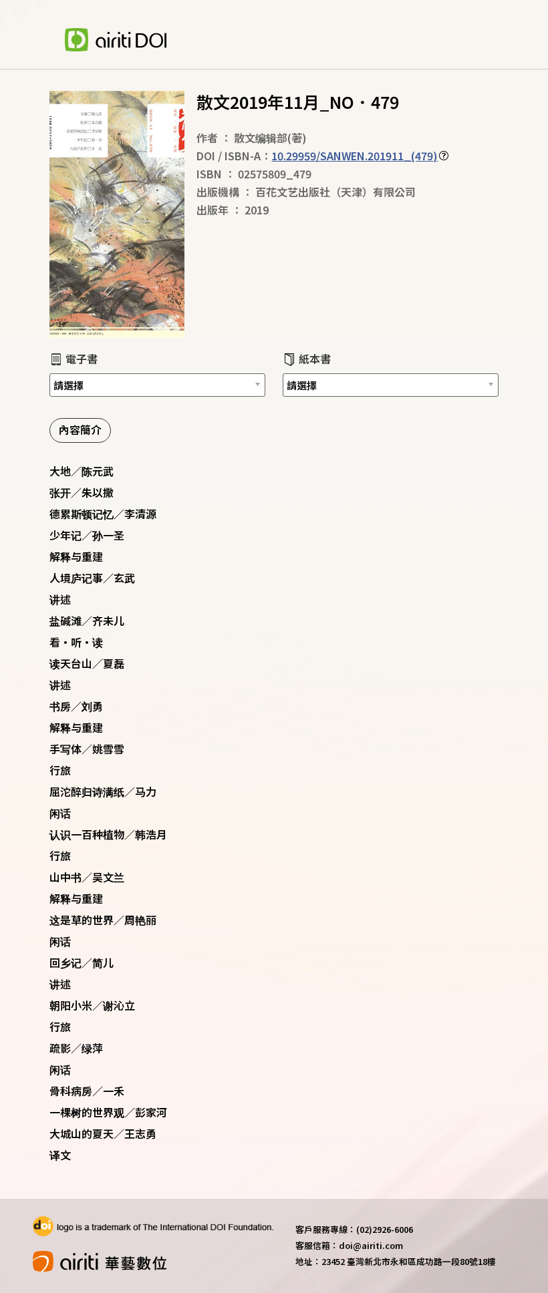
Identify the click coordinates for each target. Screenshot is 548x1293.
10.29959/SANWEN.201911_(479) (354, 156)
